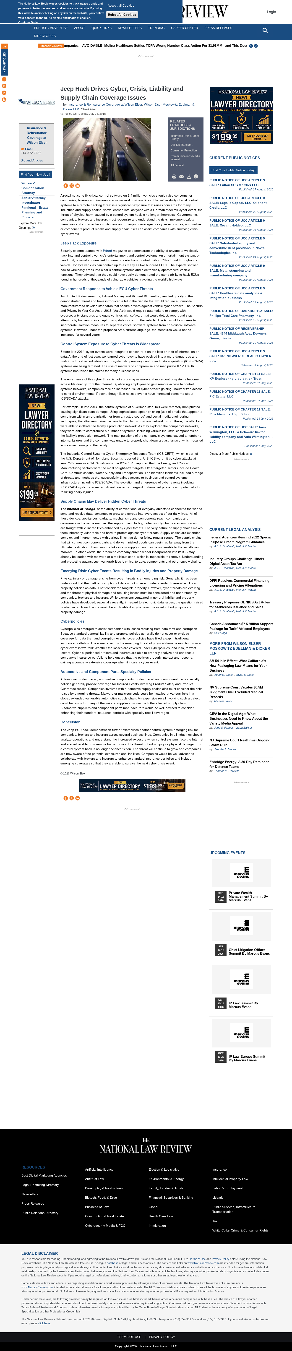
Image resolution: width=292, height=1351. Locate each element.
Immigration (157, 1225)
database (112, 1263)
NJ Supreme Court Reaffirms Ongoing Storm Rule (239, 742)
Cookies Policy (28, 22)
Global (153, 1207)
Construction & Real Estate (104, 1216)
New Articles (4, 62)
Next (256, 46)
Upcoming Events (227, 853)
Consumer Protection (184, 150)
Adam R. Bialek (223, 674)
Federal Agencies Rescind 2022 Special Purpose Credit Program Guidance (240, 539)
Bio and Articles (32, 160)
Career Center (184, 28)
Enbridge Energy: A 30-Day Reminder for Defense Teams (239, 764)
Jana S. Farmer (223, 727)
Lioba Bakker (244, 727)
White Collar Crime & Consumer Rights (240, 1230)
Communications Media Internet (185, 158)
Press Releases (32, 1203)
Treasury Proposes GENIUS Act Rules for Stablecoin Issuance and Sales (239, 604)
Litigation (218, 1197)
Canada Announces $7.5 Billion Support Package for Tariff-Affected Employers (241, 626)
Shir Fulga (220, 633)
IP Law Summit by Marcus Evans (243, 1005)
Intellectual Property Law (230, 1179)
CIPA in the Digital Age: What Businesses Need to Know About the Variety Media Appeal (238, 718)
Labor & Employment (227, 1188)
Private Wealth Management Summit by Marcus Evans (248, 896)
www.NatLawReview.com (203, 1263)
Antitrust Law (94, 1179)
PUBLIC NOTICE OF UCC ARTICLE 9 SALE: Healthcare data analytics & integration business (237, 293)
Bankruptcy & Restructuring (105, 1188)
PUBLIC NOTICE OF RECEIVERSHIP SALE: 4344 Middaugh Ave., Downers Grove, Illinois (238, 333)
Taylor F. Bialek (245, 674)
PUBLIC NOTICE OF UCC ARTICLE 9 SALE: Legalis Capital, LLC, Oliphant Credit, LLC (238, 202)
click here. (44, 1323)
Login (271, 12)
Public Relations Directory (39, 1213)
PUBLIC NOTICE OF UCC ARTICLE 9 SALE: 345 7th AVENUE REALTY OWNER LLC (240, 356)
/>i (196, 176)
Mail (182, 176)
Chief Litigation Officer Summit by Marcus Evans (249, 951)
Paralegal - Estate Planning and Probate (35, 212)
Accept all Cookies (121, 5)
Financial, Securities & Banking (171, 1197)
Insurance (219, 1169)
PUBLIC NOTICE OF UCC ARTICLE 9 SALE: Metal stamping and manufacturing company (237, 270)
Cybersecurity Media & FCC (105, 1225)
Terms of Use (198, 1259)
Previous (251, 46)
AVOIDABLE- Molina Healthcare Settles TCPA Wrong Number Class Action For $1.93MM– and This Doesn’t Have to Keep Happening (172, 45)
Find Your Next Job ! (35, 174)
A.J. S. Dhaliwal (224, 546)
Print (175, 176)
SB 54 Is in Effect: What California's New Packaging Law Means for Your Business (238, 665)
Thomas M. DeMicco (227, 771)
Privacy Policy (220, 1259)
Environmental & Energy (166, 1179)
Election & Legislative (164, 1169)
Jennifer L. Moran (225, 749)
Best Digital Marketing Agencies (44, 1175)
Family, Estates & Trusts (166, 1188)
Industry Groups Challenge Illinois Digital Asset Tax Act (236, 561)
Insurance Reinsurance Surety (185, 137)
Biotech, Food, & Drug (101, 1197)
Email (29, 149)
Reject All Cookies (122, 14)
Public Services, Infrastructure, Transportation (234, 1209)
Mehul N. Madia (246, 546)
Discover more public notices (229, 453)
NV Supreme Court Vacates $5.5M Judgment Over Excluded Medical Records (236, 692)
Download (189, 176)
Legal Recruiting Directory (40, 1185)
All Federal (177, 165)
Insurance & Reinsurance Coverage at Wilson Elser (37, 135)
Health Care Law (161, 1216)
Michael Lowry (223, 701)
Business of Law (97, 1207)
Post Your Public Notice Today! (233, 170)
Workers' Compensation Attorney (32, 188)
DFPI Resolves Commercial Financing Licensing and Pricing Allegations (239, 583)
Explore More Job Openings (30, 225)
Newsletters (130, 28)
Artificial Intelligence (99, 1169)
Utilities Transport (181, 144)
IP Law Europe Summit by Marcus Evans (247, 1058)
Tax (214, 1221)
